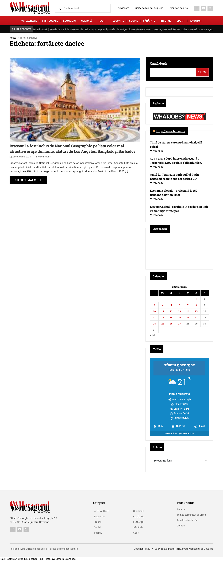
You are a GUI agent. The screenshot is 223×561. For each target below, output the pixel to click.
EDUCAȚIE (118, 20)
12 (171, 311)
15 (196, 311)
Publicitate (123, 8)
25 (162, 323)
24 (154, 323)
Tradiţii (102, 20)
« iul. (152, 335)
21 (187, 317)
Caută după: (158, 63)
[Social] (196, 8)
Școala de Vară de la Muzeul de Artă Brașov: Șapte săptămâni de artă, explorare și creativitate (84, 29)
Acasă (13, 37)
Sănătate (149, 20)
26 (171, 323)
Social (133, 20)
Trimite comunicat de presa (191, 514)
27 (179, 323)
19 (171, 317)
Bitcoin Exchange (27, 558)
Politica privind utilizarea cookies (27, 548)
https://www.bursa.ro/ (170, 131)
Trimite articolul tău (178, 8)
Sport (181, 20)
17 (154, 317)
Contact (181, 525)
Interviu (165, 20)
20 (179, 317)
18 (162, 317)
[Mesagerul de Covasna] (30, 8)
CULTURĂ (86, 20)
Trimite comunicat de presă (148, 8)
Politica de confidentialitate (63, 548)
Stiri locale (50, 20)
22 (196, 317)
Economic (69, 20)
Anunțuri (196, 20)
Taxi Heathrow (8, 558)
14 (187, 311)
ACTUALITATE (29, 20)
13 (179, 311)
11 (162, 311)
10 (154, 311)
